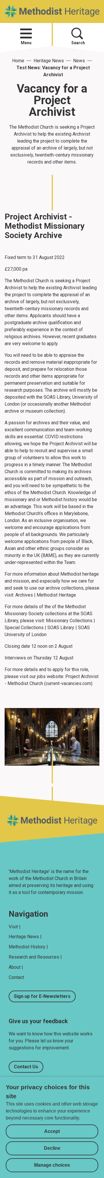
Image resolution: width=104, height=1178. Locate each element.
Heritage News (49, 60)
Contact (16, 977)
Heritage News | (25, 936)
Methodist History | (28, 947)
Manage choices (52, 1165)
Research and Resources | (35, 957)
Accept (52, 1131)
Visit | (15, 926)
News (79, 60)
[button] (26, 33)
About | (16, 967)
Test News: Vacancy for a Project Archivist (53, 71)
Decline (52, 1148)
